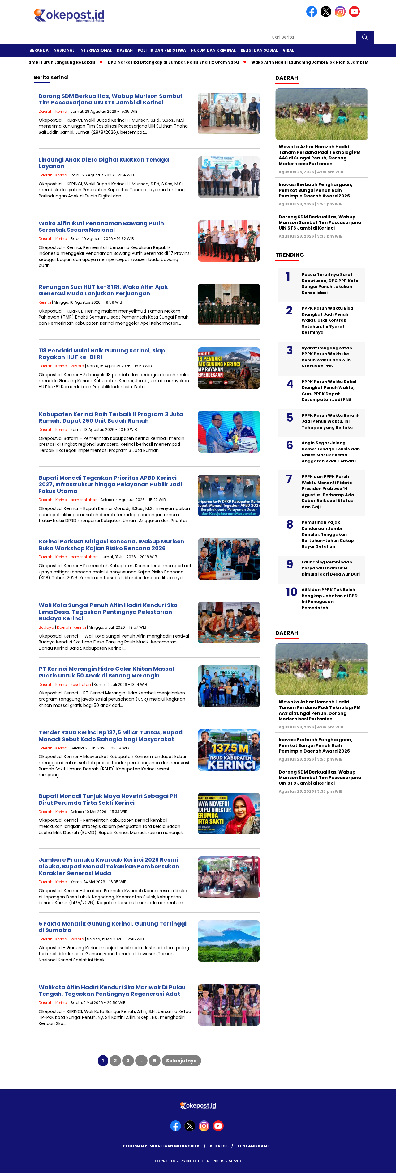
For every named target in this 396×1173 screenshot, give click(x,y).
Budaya (46, 627)
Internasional (95, 50)
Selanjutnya (181, 1060)
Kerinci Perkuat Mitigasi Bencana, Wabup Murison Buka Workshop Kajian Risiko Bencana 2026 (111, 545)
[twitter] (327, 15)
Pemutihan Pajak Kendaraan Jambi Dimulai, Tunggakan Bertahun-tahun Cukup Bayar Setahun (328, 534)
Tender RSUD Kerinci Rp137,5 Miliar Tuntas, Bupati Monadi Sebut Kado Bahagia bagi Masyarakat (111, 735)
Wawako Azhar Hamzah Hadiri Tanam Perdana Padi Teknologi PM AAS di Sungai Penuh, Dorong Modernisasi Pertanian (320, 155)
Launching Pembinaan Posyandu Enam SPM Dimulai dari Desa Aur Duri (331, 568)
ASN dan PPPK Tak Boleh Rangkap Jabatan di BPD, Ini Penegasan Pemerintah (330, 599)
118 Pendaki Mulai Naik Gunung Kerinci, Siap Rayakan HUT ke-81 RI (102, 354)
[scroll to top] (379, 1163)
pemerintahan (84, 499)
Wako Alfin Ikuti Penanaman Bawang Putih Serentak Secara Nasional (101, 226)
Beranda (39, 50)
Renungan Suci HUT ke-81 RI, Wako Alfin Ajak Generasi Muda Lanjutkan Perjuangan (103, 290)
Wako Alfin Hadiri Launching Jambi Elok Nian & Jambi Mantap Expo (298, 62)
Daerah (125, 50)
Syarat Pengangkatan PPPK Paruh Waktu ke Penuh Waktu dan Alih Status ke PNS (327, 357)
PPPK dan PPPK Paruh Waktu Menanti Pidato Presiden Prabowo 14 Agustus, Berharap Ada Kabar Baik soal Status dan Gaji (328, 492)
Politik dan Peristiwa (162, 50)
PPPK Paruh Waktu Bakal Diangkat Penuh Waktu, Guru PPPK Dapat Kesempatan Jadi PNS (329, 391)
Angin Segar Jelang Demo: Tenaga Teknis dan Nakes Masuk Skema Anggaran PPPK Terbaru (331, 452)
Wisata (77, 366)
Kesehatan (81, 684)
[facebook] (312, 15)
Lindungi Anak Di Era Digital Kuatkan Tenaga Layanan (104, 163)
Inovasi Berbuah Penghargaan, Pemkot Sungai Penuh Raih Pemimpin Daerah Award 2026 (315, 190)
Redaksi (218, 1146)
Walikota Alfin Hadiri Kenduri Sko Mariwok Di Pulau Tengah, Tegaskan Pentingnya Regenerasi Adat (112, 990)
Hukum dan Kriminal (213, 50)
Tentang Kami (253, 1146)
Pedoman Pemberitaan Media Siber (161, 1146)
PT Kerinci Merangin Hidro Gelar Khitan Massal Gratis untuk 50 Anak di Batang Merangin (106, 672)
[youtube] (355, 15)
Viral (288, 50)
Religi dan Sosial (259, 50)
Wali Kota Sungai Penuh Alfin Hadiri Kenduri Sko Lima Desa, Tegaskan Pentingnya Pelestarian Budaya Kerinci (108, 611)
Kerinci (61, 111)
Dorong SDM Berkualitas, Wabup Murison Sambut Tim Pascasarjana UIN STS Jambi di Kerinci (111, 99)
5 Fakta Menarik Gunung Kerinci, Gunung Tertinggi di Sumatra (113, 927)
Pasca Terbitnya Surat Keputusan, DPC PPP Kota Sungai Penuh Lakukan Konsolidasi (330, 284)
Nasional (64, 50)
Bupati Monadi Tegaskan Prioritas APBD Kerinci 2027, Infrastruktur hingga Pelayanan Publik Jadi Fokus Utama (110, 484)
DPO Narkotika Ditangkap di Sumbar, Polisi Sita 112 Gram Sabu (149, 62)
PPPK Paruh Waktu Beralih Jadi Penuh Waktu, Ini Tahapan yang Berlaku (330, 421)
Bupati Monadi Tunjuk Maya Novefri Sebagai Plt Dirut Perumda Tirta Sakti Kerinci (108, 799)
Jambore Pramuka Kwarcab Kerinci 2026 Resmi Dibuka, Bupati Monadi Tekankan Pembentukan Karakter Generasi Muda (109, 866)
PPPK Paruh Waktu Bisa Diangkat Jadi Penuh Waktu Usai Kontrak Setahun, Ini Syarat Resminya (327, 320)
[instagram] (341, 15)
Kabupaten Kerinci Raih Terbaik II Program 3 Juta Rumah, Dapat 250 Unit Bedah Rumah (111, 417)
